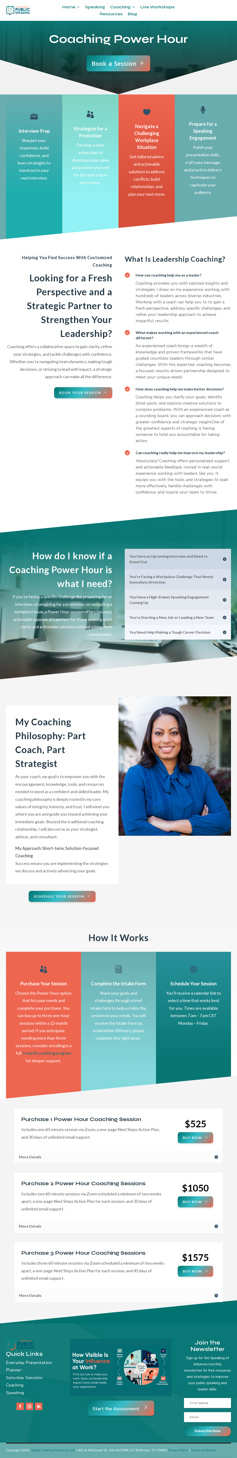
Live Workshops (157, 7)
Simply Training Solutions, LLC (53, 1450)
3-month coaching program (46, 1053)
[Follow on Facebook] (20, 1406)
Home (68, 7)
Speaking (95, 7)
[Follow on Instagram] (29, 1406)
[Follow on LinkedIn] (38, 1406)
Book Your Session (80, 393)
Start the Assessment (116, 1409)
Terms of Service (203, 1450)
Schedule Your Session (59, 896)
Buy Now (192, 1138)
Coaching (120, 7)
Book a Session (114, 63)
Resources (111, 14)
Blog (132, 14)
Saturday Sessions (24, 1377)
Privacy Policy (178, 1450)
